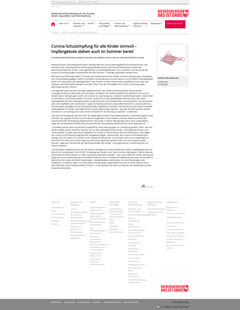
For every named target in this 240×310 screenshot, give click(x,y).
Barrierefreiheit (131, 302)
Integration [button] (156, 23)
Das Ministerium (57, 207)
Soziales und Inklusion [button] (79, 24)
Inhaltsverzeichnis (112, 302)
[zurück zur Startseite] (73, 14)
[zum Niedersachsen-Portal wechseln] (173, 16)
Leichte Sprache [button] (173, 23)
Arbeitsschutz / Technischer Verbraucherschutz (97, 261)
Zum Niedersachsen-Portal (65, 2)
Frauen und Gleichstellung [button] (121, 24)
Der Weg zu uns (57, 217)
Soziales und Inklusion (76, 203)
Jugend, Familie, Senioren (155, 203)
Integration (172, 202)
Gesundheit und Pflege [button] (104, 24)
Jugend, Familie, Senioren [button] (140, 24)
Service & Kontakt (58, 214)
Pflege (111, 223)
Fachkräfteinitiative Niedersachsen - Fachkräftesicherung (98, 216)
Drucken (150, 187)
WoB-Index (132, 239)
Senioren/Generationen (157, 209)
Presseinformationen (89, 32)
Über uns (66, 32)
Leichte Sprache (174, 217)
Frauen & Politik (134, 258)
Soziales (74, 209)
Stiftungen (55, 221)
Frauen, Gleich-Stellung (176, 236)
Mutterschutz (133, 261)
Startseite (55, 32)
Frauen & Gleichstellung (135, 203)
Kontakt (96, 302)
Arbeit (93, 202)
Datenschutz (84, 302)
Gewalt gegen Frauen (136, 264)
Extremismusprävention (176, 213)
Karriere (54, 224)
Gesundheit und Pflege (114, 203)
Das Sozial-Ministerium (176, 223)
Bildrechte (56, 302)
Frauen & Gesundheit (136, 254)
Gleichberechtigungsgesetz (138, 215)
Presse (75, 32)
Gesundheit (113, 226)
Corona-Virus (172, 226)
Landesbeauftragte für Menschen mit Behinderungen (79, 214)
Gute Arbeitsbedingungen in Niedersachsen (98, 230)
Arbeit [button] (90, 23)
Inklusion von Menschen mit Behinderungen (76, 229)
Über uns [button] (63, 23)
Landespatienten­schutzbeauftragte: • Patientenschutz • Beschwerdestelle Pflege (116, 214)
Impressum (69, 302)
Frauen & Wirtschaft (136, 236)
